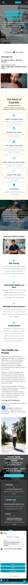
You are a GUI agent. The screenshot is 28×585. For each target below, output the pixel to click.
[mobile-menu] (25, 2)
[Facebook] (1, 580)
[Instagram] (4, 580)
